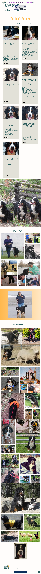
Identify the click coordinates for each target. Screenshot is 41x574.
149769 (9, 89)
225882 (9, 164)
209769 (9, 128)
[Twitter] (6, 63)
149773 (28, 87)
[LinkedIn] (7, 63)
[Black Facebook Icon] (29, 564)
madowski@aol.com (17, 568)
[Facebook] (4, 63)
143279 (28, 47)
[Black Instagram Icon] (30, 564)
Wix (36, 567)
